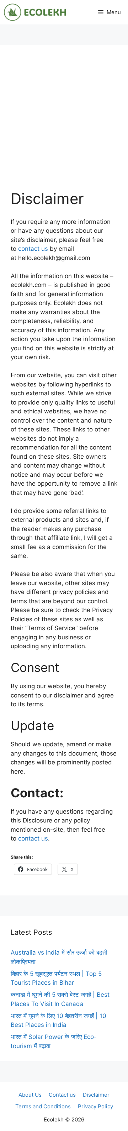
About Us (30, 1094)
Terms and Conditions (43, 1106)
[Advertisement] (64, 123)
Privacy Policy (95, 1106)
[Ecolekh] (35, 12)
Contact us (62, 1094)
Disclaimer (96, 1094)
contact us (32, 248)
